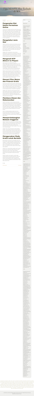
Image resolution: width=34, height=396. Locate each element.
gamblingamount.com (26, 257)
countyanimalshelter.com (27, 252)
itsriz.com (24, 181)
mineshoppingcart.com (26, 286)
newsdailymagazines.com (27, 275)
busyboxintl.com (25, 191)
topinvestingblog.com (26, 84)
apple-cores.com (25, 145)
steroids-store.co (25, 117)
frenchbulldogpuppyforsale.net (27, 153)
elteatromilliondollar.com (27, 194)
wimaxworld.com (25, 106)
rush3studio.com (25, 171)
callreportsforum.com (26, 371)
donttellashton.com (26, 170)
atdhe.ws (24, 124)
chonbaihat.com (25, 114)
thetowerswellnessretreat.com (27, 349)
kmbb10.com (25, 214)
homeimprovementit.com (27, 273)
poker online (25, 50)
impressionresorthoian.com (27, 237)
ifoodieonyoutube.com (26, 285)
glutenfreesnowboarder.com (27, 343)
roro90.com (25, 172)
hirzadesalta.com (25, 289)
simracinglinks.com (26, 77)
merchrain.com (25, 369)
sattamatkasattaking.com (27, 352)
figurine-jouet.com (26, 361)
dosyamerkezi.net (25, 78)
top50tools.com (25, 85)
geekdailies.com (25, 368)
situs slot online (20, 388)
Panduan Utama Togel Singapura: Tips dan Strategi (26, 26)
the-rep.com (25, 86)
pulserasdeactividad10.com (27, 146)
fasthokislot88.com (26, 323)
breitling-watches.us (26, 66)
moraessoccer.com (26, 101)
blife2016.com (25, 342)
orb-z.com (24, 200)
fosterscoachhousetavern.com (27, 201)
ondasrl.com (25, 341)
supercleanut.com (26, 316)
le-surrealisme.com (26, 79)
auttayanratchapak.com (26, 192)
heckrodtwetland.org (26, 125)
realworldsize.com (26, 197)
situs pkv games (23, 385)
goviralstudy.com (25, 143)
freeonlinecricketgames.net (27, 107)
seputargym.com (25, 292)
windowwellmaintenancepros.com (28, 266)
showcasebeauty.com (26, 80)
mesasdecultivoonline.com (27, 202)
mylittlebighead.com (26, 313)
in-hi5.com (24, 174)
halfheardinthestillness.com (27, 126)
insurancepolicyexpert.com (27, 81)
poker (12, 388)
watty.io (24, 179)
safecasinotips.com (26, 324)
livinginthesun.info (26, 180)
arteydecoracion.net (26, 118)
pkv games (24, 43)
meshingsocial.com (26, 217)
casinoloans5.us (25, 133)
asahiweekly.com (25, 315)
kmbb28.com (25, 370)
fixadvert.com (25, 68)
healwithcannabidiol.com (27, 345)
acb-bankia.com (25, 232)
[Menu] (31, 2)
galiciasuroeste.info (26, 97)
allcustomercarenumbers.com (27, 327)
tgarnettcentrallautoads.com (27, 67)
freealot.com (25, 314)
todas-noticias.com (26, 176)
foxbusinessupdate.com (26, 228)
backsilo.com (25, 235)
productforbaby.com (26, 199)
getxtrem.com (25, 215)
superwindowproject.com (27, 139)
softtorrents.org (25, 333)
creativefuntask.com (26, 308)
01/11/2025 (4, 19)
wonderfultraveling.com (26, 104)
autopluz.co (25, 69)
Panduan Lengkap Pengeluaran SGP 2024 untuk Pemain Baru (26, 30)
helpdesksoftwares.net (26, 271)
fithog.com (24, 119)
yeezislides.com (25, 277)
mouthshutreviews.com (26, 288)
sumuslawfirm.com (26, 241)
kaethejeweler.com (26, 351)
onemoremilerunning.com (27, 210)
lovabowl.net (25, 272)
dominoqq (24, 46)
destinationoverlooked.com (27, 256)
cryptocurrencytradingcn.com (27, 247)
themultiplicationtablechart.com (28, 155)
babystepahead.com (26, 255)
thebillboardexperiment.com (27, 354)
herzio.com (24, 173)
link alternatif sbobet (9, 387)
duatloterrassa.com (26, 335)
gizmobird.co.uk (25, 59)
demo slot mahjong (26, 47)
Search (24, 19)
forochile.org (25, 102)
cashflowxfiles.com (26, 213)
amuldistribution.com (26, 303)
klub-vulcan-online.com (26, 330)
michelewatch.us (25, 64)
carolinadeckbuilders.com (27, 83)
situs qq (24, 45)
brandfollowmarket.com (26, 250)
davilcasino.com (25, 296)
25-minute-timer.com (26, 307)
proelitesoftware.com (26, 326)
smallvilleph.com (25, 96)
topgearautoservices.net (27, 360)
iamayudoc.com (25, 312)
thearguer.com (25, 218)
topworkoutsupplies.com (27, 287)
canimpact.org (25, 142)
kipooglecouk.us (25, 135)
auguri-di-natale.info (26, 63)
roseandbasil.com (25, 122)
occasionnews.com (26, 260)
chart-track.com (25, 103)
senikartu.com (25, 177)
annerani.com (25, 88)
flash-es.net (25, 233)
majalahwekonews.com (26, 164)
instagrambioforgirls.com (27, 212)
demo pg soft (16, 386)
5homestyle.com (25, 159)
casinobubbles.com (26, 291)
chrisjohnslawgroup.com (26, 329)
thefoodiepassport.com (26, 138)
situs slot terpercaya (26, 48)
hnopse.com (25, 259)
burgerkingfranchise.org (26, 195)
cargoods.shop (25, 182)
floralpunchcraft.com (26, 221)
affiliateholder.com (26, 267)
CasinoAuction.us (25, 134)
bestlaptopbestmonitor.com (27, 120)
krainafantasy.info (26, 175)
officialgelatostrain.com (26, 350)
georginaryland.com (26, 121)
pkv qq (24, 44)
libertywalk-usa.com (26, 57)
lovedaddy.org (25, 229)
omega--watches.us (26, 65)
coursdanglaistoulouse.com (27, 61)
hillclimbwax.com (25, 258)
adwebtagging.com (26, 253)
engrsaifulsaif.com (26, 309)
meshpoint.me (25, 189)
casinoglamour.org (26, 156)
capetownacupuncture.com (27, 183)
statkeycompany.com (26, 82)
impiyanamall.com (26, 293)
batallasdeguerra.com (26, 98)
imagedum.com (25, 348)
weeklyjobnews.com (26, 251)
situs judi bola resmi (22, 386)
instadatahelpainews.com (27, 367)
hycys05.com (25, 209)
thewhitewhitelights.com (27, 123)
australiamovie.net (26, 58)
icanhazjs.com (25, 141)
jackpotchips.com (25, 325)
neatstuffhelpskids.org (26, 100)
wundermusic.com (26, 305)
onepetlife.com (25, 353)
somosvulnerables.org (26, 334)
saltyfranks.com (25, 87)
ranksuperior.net (25, 254)
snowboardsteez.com (26, 211)
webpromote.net (25, 116)
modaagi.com (25, 95)
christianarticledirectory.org (27, 158)
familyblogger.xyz (26, 328)
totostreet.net (25, 295)
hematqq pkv (19, 387)
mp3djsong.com (25, 60)
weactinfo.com (25, 216)
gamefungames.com (26, 306)
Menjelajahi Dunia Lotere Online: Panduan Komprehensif (26, 35)
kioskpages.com (25, 346)
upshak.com (25, 234)
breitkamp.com (25, 331)
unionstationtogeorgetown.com (28, 311)
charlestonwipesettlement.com (28, 249)
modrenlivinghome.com (26, 366)
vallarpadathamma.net (26, 196)
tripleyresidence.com (26, 332)
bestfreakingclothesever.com (27, 238)
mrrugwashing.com (26, 231)
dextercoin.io (25, 157)
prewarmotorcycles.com (26, 76)
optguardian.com (25, 294)
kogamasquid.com (26, 154)
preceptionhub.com (26, 276)
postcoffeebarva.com (26, 193)
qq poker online (24, 387)
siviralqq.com (25, 236)
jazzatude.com (25, 89)
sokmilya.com (25, 372)
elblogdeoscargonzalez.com (27, 115)
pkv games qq (15, 388)
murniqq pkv (14, 387)
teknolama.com (25, 198)
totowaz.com (25, 248)
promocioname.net (26, 105)
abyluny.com (25, 373)
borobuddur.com (25, 304)
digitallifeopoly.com (26, 290)
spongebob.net (25, 190)
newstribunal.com (26, 274)
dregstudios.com (25, 99)
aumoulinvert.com (26, 137)
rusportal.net (25, 178)
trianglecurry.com (26, 347)
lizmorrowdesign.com (26, 344)
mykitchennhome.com (26, 136)
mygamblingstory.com (26, 163)
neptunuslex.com (25, 62)
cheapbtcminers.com (26, 310)
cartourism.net (25, 144)
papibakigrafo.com (26, 140)
